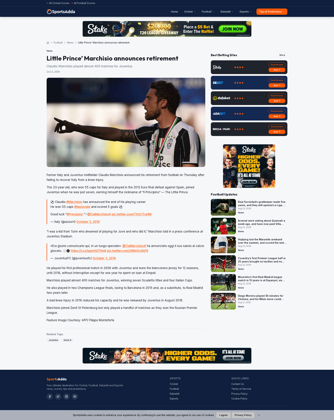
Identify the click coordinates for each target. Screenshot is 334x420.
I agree (223, 415)
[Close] (258, 415)
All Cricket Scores (59, 3)
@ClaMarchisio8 (99, 214)
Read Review (277, 64)
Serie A (67, 340)
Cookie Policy (239, 398)
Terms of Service (241, 388)
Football (207, 11)
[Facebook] (50, 396)
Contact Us (237, 383)
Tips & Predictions (270, 11)
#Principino (75, 214)
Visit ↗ (277, 70)
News (70, 42)
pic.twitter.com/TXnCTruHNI (132, 214)
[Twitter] (58, 396)
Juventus (53, 340)
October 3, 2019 (88, 221)
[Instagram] (66, 396)
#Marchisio (74, 202)
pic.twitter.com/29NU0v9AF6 (127, 251)
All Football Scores (84, 3)
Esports (244, 11)
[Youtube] (75, 396)
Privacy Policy (239, 393)
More (282, 55)
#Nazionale (82, 207)
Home (174, 11)
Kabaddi (226, 11)
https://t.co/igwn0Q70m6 (88, 251)
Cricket (188, 11)
